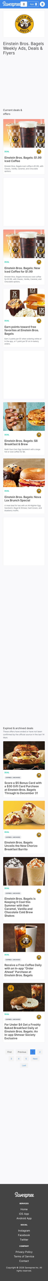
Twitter (24, 1239)
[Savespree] (2, 4)
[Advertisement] (24, 1095)
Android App (24, 1218)
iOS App (24, 1213)
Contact (24, 1261)
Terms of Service (24, 1256)
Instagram (24, 1230)
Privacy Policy (24, 1251)
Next (35, 1058)
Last (24, 1065)
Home (24, 1209)
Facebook (24, 1235)
